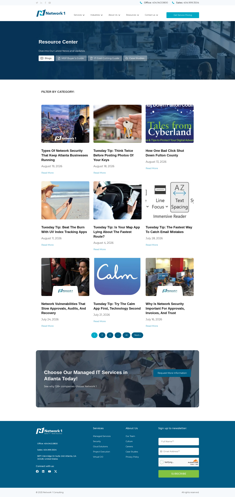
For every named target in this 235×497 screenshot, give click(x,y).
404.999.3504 (191, 2)
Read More (47, 173)
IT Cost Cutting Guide (106, 58)
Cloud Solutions (100, 446)
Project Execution (101, 451)
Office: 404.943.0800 (47, 443)
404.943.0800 (160, 2)
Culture (129, 441)
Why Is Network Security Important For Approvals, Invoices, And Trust (165, 308)
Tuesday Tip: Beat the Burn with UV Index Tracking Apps (64, 229)
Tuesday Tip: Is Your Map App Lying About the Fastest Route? (116, 231)
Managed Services (102, 436)
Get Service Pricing (183, 15)
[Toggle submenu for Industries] (101, 15)
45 (126, 335)
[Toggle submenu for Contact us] (157, 15)
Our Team (130, 436)
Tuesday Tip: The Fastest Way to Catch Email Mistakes (169, 229)
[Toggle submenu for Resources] (138, 15)
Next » (137, 335)
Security (97, 441)
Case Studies (136, 58)
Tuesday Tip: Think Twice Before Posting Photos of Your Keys (113, 155)
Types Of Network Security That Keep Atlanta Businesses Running (64, 155)
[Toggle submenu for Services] (83, 15)
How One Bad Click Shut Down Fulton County (165, 153)
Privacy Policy (132, 457)
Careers (129, 446)
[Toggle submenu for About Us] (119, 15)
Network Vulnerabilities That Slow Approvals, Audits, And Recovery (63, 308)
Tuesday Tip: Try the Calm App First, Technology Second (117, 306)
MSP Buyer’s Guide (73, 58)
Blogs (48, 58)
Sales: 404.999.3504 (47, 450)
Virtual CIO (98, 457)
